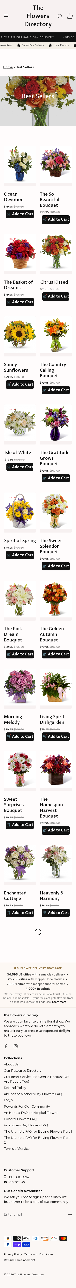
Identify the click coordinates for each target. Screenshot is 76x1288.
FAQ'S (8, 1100)
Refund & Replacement (19, 1259)
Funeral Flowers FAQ (20, 1119)
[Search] (60, 17)
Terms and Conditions (39, 1254)
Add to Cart (19, 213)
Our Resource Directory (23, 1070)
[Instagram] (16, 1046)
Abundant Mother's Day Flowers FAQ (33, 1094)
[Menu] (6, 16)
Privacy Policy (13, 1254)
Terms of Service (17, 1149)
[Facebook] (6, 1046)
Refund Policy (15, 1088)
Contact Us (16, 1182)
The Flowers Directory (38, 16)
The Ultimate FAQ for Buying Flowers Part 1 (38, 1131)
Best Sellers (24, 67)
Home (8, 67)
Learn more (59, 1001)
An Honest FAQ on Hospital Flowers (31, 1113)
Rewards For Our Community (27, 1106)
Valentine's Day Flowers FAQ (26, 1125)
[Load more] (38, 932)
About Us (11, 1064)
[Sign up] (70, 1215)
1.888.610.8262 (18, 1177)
